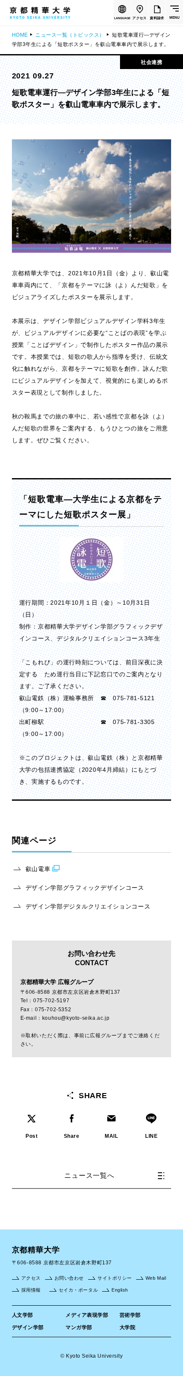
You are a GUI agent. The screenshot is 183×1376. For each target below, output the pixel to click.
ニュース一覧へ (89, 1175)
